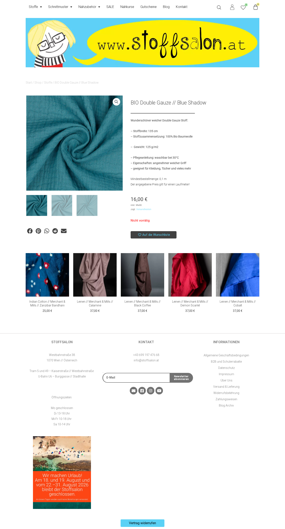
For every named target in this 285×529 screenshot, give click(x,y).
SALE (110, 7)
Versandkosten (143, 209)
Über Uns (226, 380)
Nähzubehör (87, 7)
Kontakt (181, 7)
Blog (166, 7)
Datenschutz (226, 368)
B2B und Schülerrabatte (226, 361)
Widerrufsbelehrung (226, 393)
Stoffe (33, 7)
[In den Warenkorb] (65, 260)
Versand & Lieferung (226, 386)
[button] (116, 102)
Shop (38, 82)
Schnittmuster (58, 7)
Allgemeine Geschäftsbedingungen (226, 355)
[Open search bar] (219, 7)
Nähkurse (127, 7)
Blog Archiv (226, 405)
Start (29, 82)
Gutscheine (148, 7)
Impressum (226, 374)
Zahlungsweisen (226, 399)
